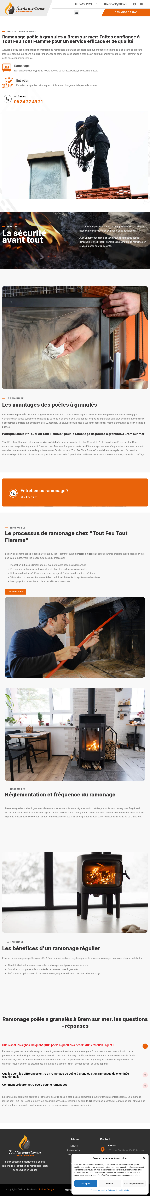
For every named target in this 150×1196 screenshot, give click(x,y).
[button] (144, 1158)
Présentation (74, 1150)
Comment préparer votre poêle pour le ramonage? (34, 1084)
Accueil (74, 1145)
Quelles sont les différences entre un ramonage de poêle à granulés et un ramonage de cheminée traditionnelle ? (65, 1075)
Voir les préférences (134, 1183)
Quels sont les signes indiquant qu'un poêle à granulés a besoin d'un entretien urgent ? (58, 1045)
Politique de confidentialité (118, 1190)
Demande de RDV (126, 12)
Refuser (110, 1183)
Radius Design (46, 1189)
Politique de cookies (99, 1190)
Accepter (85, 1183)
